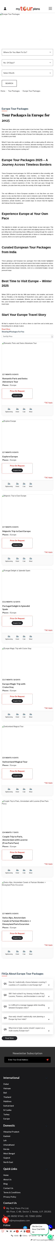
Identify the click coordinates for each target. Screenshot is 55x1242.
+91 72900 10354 (33, 1216)
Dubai (6, 1084)
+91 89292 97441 (15, 1216)
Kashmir (7, 1136)
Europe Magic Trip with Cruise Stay (13, 685)
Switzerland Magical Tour (15, 761)
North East (8, 1162)
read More (9, 1038)
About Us (7, 1179)
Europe (6, 1118)
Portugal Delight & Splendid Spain (16, 607)
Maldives (7, 1101)
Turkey (6, 1114)
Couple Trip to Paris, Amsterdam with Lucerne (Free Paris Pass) (15, 839)
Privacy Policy (9, 1197)
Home (3, 91)
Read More (6, 329)
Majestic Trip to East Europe (16, 531)
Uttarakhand (8, 1145)
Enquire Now (17, 395)
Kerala (6, 1149)
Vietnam (7, 1088)
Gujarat (6, 1158)
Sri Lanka (7, 1110)
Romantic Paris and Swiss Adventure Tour (15, 380)
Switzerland (8, 1106)
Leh (5, 1140)
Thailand (7, 1097)
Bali (5, 1092)
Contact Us (8, 1188)
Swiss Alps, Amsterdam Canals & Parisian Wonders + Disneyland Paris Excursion (16, 920)
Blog (5, 1184)
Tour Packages (14, 91)
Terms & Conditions (12, 1192)
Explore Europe (10, 456)
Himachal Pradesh (11, 1132)
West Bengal (9, 1153)
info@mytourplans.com (18, 1220)
